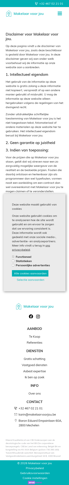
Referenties (34, 342)
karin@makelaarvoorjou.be (37, 414)
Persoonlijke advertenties (33, 265)
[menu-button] (59, 13)
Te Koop (34, 336)
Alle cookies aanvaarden (30, 273)
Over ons (34, 393)
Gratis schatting (34, 359)
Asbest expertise (34, 371)
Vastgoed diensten (34, 365)
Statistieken (24, 261)
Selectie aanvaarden (30, 279)
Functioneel (23, 256)
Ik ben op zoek (34, 377)
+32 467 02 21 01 (51, 3)
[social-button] (30, 316)
